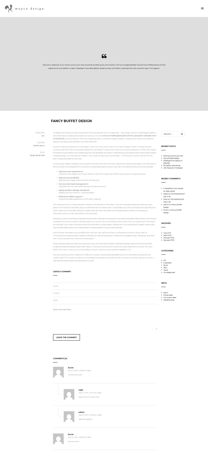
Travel (165, 270)
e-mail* (56, 293)
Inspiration (167, 263)
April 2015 (167, 235)
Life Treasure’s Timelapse (173, 168)
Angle (32, 155)
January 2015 (168, 238)
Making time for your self (173, 156)
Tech (165, 267)
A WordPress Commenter (173, 188)
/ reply (88, 370)
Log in (165, 292)
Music (165, 265)
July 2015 (167, 233)
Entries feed (168, 295)
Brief (38, 155)
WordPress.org (168, 300)
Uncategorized (169, 272)
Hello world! (170, 191)
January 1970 (168, 240)
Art (164, 260)
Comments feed (169, 297)
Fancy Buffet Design (171, 158)
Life (43, 155)
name (55, 286)
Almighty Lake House (171, 165)
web (55, 300)
